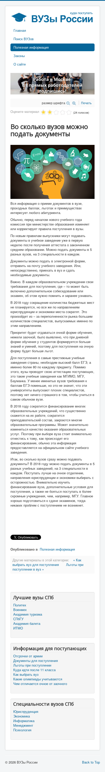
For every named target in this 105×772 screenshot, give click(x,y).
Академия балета (26, 623)
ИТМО (18, 628)
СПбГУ (18, 619)
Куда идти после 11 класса (34, 670)
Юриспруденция (25, 711)
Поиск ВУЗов (24, 38)
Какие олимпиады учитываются (37, 679)
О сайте (20, 64)
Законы (19, 55)
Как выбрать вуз (25, 674)
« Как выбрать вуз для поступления (46, 562)
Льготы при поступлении (32, 665)
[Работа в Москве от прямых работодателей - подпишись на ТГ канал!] (52, 83)
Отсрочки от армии (28, 656)
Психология (22, 730)
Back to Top (91, 762)
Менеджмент (23, 725)
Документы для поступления (35, 660)
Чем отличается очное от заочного (40, 683)
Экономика (21, 716)
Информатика (23, 721)
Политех (19, 605)
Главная (20, 30)
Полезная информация (31, 47)
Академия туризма (27, 614)
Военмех (20, 609)
